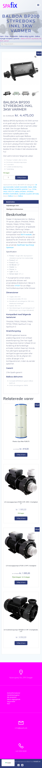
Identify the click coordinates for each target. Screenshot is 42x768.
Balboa (10, 196)
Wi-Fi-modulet (26, 234)
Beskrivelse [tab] (10, 202)
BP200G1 (23, 191)
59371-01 (11, 191)
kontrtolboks (14, 194)
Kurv (8, 704)
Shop (6, 36)
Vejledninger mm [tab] (12, 205)
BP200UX (6, 194)
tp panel (29, 194)
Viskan (30, 187)
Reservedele (14, 36)
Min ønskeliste (12, 697)
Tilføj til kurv (21, 177)
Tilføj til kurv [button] (21, 455)
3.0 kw (34, 189)
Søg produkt (11, 701)
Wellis (35, 187)
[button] (35, 57)
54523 (5, 191)
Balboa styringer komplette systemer (15, 189)
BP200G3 (30, 191)
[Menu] (38, 5)
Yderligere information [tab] (14, 209)
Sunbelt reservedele (20, 187)
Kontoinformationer (13, 693)
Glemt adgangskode (13, 699)
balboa (17, 191)
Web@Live (36, 761)
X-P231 (17, 285)
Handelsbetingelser (13, 695)
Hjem (2, 36)
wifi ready (35, 194)
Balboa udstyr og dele (26, 36)
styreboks (22, 194)
